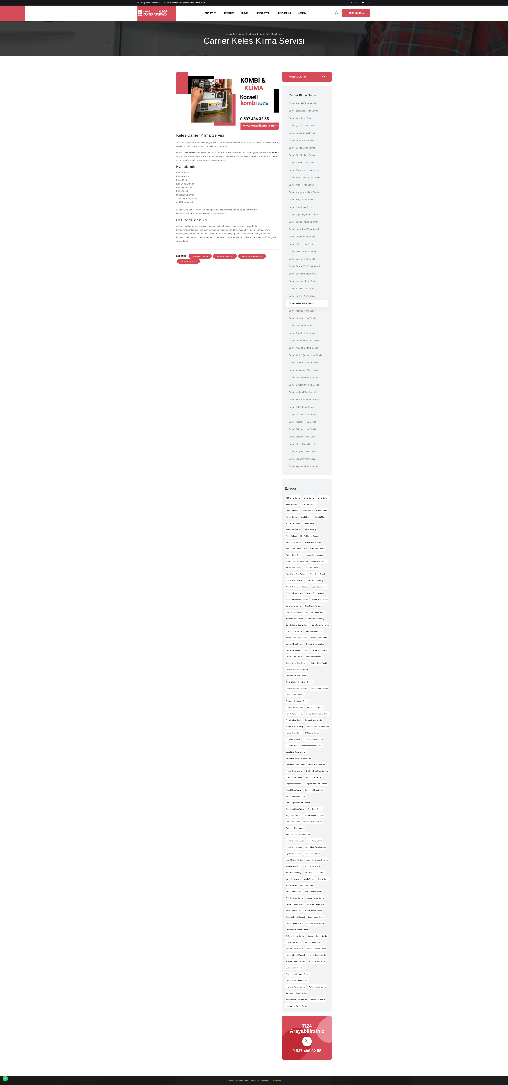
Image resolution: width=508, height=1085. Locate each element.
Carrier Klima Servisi (247, 34)
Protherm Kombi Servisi (295, 961)
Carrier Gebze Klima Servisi (302, 148)
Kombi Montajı (321, 517)
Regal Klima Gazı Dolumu (316, 784)
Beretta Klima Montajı (315, 619)
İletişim (302, 13)
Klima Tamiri (308, 511)
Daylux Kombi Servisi (315, 923)
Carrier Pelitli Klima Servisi (301, 407)
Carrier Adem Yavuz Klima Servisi (304, 177)
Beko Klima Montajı (313, 606)
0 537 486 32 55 (356, 13)
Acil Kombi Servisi (293, 530)
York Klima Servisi (312, 866)
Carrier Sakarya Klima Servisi (302, 429)
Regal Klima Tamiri (293, 790)
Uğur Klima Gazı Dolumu (315, 847)
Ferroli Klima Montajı (294, 714)
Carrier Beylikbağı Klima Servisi (304, 214)
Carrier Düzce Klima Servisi (302, 444)
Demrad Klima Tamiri (294, 707)
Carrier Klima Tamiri (188, 261)
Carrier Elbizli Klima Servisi (301, 244)
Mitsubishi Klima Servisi (312, 745)
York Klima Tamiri (293, 879)
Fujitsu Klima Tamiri (294, 733)
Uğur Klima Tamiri (293, 853)
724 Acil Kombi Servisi (309, 536)
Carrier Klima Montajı (225, 256)
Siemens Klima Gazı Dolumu (298, 834)
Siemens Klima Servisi (312, 822)
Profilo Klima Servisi (316, 765)
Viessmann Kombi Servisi (296, 993)
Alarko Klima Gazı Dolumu (297, 561)
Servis (244, 13)
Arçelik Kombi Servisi (294, 898)
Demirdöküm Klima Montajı (297, 676)
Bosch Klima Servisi (294, 631)
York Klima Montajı (293, 872)
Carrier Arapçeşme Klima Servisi (304, 192)
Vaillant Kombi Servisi (317, 987)
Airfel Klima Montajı (313, 542)
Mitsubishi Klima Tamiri (295, 765)
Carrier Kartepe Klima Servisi (302, 311)
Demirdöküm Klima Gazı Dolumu (299, 682)
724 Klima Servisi (293, 498)
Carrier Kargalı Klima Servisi (302, 333)
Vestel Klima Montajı (294, 860)
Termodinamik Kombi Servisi (297, 974)
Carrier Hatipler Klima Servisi (302, 288)
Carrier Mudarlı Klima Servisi (302, 392)
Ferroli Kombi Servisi (313, 942)
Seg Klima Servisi (315, 809)
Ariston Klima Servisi (294, 593)
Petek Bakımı (291, 536)
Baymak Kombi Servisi (316, 904)
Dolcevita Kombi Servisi (317, 936)
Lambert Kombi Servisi (295, 955)
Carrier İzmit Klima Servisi (301, 118)
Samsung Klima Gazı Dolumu (298, 803)
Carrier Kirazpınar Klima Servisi (303, 348)
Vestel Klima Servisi (312, 853)
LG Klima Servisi (312, 733)
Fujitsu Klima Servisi (313, 720)
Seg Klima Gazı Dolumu (314, 815)
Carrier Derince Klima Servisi (302, 140)
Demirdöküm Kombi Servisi (297, 930)
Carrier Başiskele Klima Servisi (303, 111)
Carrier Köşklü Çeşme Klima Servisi (305, 355)
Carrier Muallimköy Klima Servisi (304, 385)
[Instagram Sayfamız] (368, 2)
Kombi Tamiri (308, 523)
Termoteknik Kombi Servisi (297, 980)
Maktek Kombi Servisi (317, 955)
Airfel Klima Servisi (293, 542)
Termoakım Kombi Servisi (296, 1006)
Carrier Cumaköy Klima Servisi (303, 222)
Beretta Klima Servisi (294, 619)
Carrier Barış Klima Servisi (301, 207)
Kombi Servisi (262, 13)
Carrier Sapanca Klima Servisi (303, 459)
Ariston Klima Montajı (315, 593)
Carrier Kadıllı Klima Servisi (302, 325)
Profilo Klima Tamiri (294, 777)
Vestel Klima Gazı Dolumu (317, 860)
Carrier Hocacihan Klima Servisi (304, 229)
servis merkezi (272, 152)
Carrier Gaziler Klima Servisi (302, 259)
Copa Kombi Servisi (316, 917)
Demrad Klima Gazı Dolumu (297, 701)
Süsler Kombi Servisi (294, 968)
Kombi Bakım (291, 885)
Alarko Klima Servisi (294, 555)
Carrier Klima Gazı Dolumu (252, 256)
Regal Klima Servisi (313, 777)
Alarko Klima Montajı (314, 555)
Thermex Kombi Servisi (295, 987)
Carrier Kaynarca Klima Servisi (303, 466)
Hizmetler (228, 13)
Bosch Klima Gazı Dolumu (297, 638)
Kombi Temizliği (306, 885)
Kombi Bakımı (306, 517)
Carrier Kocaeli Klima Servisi (302, 103)
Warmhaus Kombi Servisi (296, 999)
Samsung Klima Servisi (314, 790)
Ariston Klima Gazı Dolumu (297, 599)
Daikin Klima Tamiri (319, 663)
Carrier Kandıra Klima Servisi (302, 163)
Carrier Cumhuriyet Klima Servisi (304, 340)
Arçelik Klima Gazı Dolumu (297, 587)
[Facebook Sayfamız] (357, 2)
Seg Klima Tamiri (293, 822)
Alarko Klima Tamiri (319, 561)
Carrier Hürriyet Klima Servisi (302, 296)
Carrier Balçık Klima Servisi (301, 200)
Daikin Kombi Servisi (294, 923)
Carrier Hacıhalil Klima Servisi (303, 281)
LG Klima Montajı (293, 739)
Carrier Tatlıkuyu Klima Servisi (303, 414)
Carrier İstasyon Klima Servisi (302, 318)
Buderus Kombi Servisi (295, 917)
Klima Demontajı (293, 511)
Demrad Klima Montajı (295, 695)
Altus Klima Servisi (293, 568)
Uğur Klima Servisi (314, 841)
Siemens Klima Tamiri (295, 841)
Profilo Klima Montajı (294, 771)
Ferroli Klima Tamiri (294, 720)
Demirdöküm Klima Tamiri (296, 688)
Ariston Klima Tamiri (320, 599)
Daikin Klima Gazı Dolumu (297, 663)
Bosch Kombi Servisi (313, 911)
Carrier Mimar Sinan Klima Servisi (305, 363)
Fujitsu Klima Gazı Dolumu (318, 726)
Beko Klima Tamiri (317, 612)
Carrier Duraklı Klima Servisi (302, 237)
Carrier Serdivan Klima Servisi (303, 437)
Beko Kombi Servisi (294, 911)
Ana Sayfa (210, 13)
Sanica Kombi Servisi (317, 961)
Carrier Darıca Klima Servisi (302, 133)
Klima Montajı (291, 504)
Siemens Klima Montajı (295, 828)
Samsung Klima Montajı (296, 796)
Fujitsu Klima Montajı (294, 726)
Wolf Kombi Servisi (318, 999)
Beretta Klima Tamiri (320, 625)
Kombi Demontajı (293, 523)
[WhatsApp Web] (352, 2)
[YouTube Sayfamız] (363, 2)
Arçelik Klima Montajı (314, 580)
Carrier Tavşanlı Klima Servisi (302, 422)
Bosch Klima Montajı (314, 631)
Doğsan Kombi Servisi (295, 936)
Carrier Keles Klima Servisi (301, 303)
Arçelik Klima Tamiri (319, 587)
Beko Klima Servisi (293, 606)
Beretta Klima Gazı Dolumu (297, 625)
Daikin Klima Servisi (294, 657)
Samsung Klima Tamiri (295, 809)
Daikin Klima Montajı (314, 657)
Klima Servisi (284, 13)
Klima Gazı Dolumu (308, 504)
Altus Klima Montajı (312, 568)
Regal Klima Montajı (294, 784)
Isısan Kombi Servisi (294, 949)
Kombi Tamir (323, 879)
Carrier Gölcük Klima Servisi (302, 155)
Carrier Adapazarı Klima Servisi (303, 451)
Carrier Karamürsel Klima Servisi (304, 170)
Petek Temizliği (310, 530)
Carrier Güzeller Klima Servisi (303, 274)
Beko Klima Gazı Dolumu (296, 612)
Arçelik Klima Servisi (294, 580)
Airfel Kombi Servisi (294, 892)
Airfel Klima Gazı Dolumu (296, 549)
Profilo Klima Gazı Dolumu (317, 771)
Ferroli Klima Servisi (315, 707)
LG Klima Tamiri (292, 745)
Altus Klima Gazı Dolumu (296, 574)
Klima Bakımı (323, 498)
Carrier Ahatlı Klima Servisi (301, 185)
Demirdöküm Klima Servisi (297, 669)
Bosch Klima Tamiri (319, 638)
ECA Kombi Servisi (293, 942)
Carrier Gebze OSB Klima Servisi (304, 266)
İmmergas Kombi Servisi (316, 949)
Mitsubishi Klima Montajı (296, 752)
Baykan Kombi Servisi (295, 904)
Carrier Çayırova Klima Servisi (303, 125)
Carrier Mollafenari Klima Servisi (304, 370)
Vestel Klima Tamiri (293, 866)
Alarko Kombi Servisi (313, 892)
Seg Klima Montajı (293, 815)
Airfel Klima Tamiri (317, 549)
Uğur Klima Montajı (294, 847)
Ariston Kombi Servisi (315, 898)
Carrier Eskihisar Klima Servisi (303, 251)
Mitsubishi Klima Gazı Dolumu (298, 758)
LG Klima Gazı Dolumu (313, 739)
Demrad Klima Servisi (319, 688)
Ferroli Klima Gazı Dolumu (317, 714)
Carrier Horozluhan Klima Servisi (304, 400)
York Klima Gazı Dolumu (315, 872)
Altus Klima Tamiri (317, 574)
